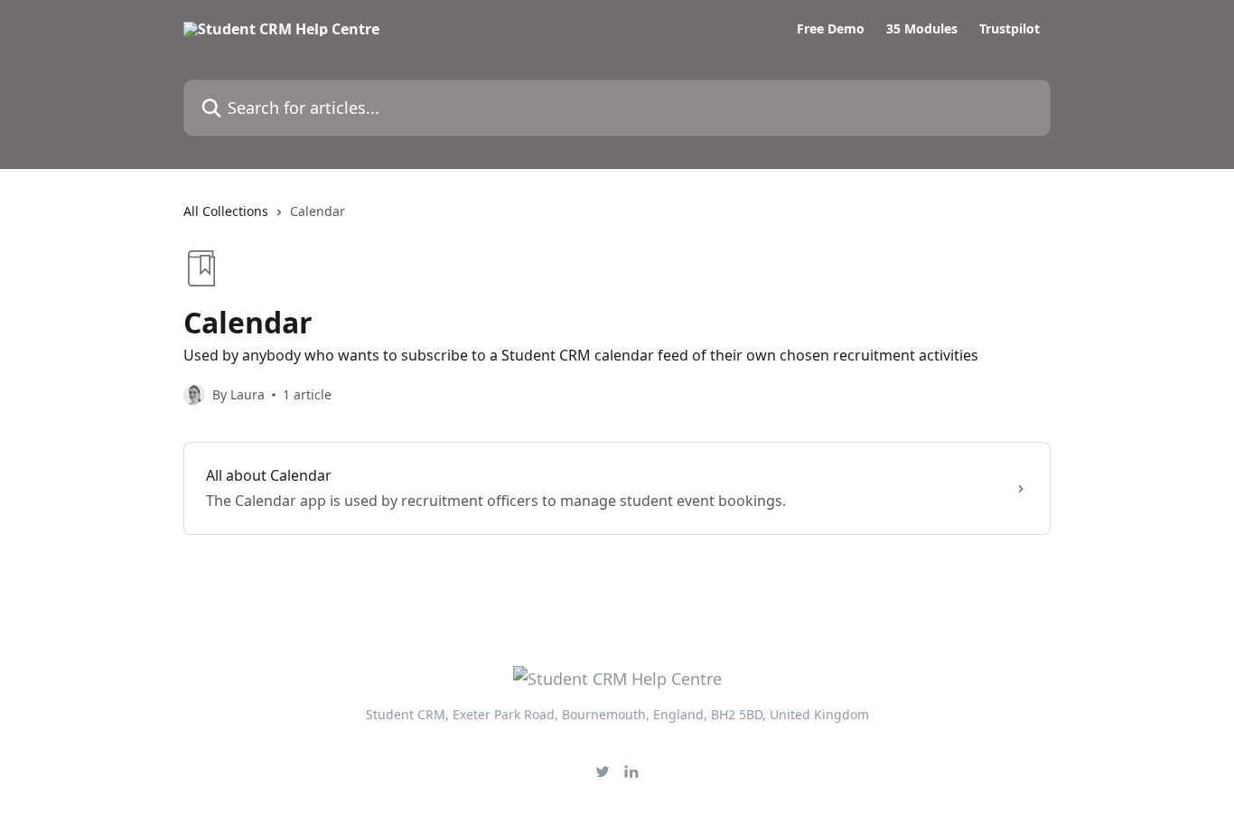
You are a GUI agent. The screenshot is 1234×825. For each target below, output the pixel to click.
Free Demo (831, 29)
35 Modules (922, 29)
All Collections (225, 211)
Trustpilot (1009, 29)
